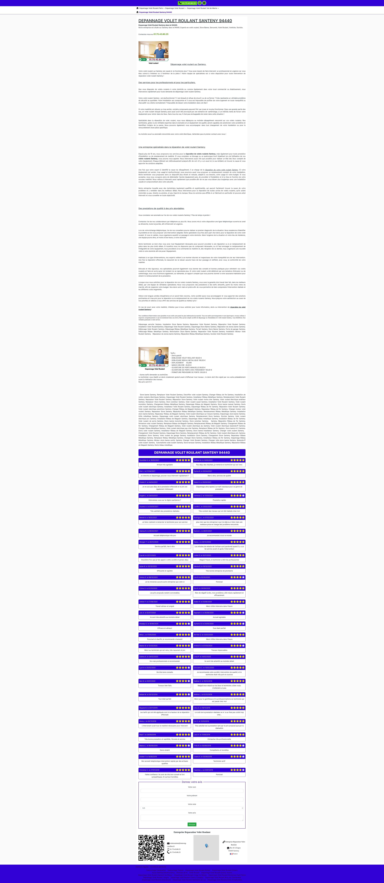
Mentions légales (142, 867)
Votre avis (192, 813)
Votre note (192, 804)
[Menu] (204, 3)
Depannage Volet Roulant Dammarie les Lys (189, 880)
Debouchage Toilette (176, 870)
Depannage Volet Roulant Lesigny (156, 877)
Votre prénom (192, 796)
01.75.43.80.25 (189, 3)
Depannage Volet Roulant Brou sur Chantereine (223, 877)
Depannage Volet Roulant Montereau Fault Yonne (227, 875)
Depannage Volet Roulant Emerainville (156, 880)
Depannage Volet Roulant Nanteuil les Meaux (155, 875)
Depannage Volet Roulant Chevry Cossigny (187, 877)
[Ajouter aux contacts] (200, 3)
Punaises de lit (181, 873)
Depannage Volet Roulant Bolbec (197, 870)
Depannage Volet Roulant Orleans (225, 870)
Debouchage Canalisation (156, 870)
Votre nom (192, 787)
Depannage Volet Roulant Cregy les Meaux (190, 875)
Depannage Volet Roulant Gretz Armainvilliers (225, 880)
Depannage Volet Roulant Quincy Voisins (216, 873)
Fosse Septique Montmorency (163, 873)
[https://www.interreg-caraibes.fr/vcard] (151, 848)
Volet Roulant (194, 873)
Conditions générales (158, 867)
